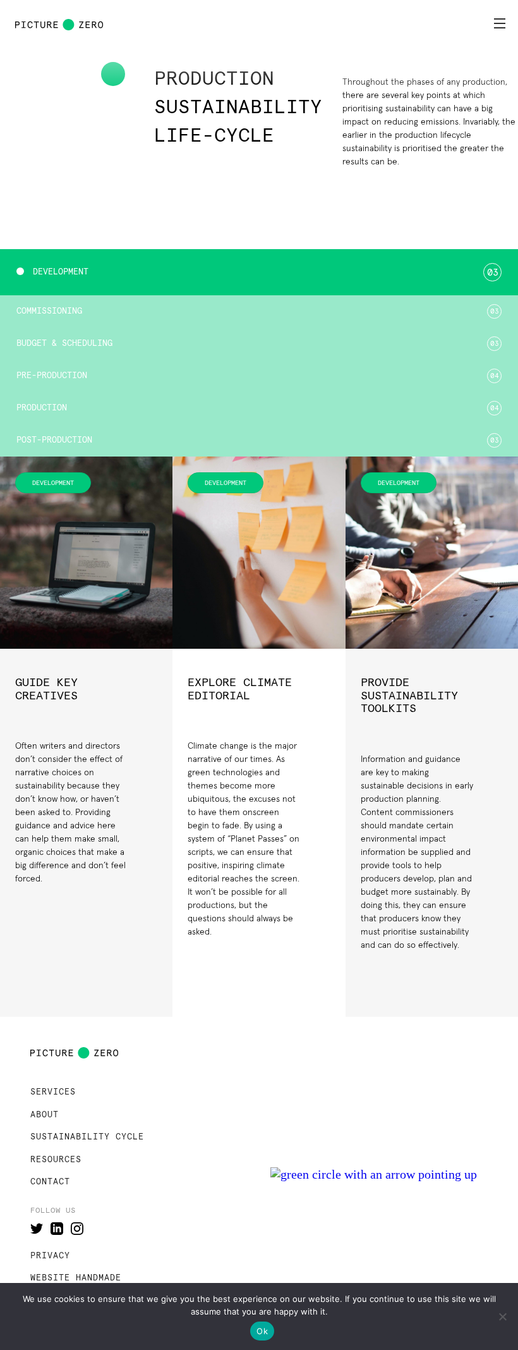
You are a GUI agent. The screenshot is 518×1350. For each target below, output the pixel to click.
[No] (502, 1316)
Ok (262, 1331)
